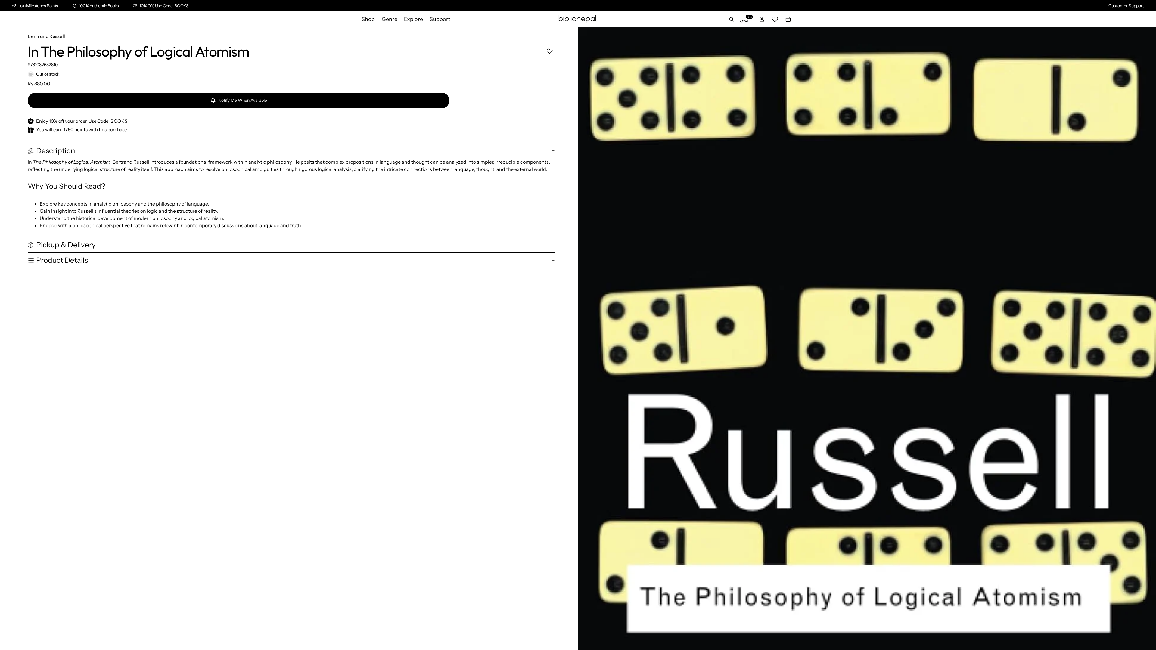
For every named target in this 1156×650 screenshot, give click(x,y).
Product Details (62, 260)
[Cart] (788, 19)
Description (55, 150)
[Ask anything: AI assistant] (746, 19)
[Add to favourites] (550, 51)
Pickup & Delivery (66, 244)
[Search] (731, 19)
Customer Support (1126, 6)
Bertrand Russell (46, 36)
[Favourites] (775, 19)
